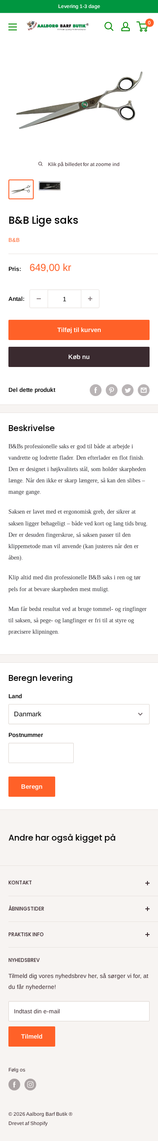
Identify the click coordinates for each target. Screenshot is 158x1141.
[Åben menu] (12, 27)
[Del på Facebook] (96, 390)
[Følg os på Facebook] (14, 1084)
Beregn (32, 786)
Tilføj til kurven (79, 329)
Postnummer (25, 734)
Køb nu (79, 356)
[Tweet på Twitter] (128, 390)
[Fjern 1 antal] (39, 299)
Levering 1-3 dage (79, 6)
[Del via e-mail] (144, 390)
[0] (142, 26)
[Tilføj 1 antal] (90, 299)
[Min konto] (125, 26)
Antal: (16, 298)
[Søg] (109, 26)
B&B (14, 240)
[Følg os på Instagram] (30, 1084)
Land (15, 696)
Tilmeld (32, 1036)
